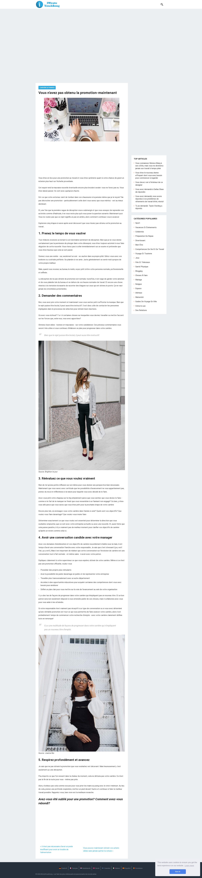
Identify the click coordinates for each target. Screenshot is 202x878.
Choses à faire (141, 275)
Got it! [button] (177, 872)
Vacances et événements (146, 227)
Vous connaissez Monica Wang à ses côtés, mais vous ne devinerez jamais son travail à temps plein (149, 166)
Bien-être (139, 245)
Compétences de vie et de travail (149, 249)
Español (127, 868)
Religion (138, 284)
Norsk (97, 868)
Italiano (117, 868)
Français (75, 868)
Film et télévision (142, 262)
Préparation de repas (144, 236)
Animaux (138, 293)
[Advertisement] (101, 26)
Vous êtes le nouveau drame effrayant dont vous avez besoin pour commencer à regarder (148, 175)
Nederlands (86, 868)
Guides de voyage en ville (146, 301)
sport (137, 223)
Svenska (107, 868)
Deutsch (64, 868)
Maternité (139, 297)
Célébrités (139, 232)
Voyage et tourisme (143, 253)
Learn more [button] (189, 866)
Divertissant (140, 240)
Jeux (137, 258)
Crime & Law (140, 306)
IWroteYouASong (46, 874)
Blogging (138, 271)
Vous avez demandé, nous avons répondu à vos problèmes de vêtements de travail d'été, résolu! (149, 199)
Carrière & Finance (47, 87)
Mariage (138, 280)
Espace (138, 288)
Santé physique (141, 267)
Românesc (139, 868)
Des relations (141, 310)
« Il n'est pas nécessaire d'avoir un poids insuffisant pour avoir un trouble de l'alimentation (56, 849)
